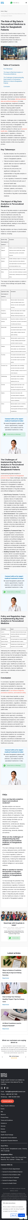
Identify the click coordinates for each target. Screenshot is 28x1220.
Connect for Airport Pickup (9, 1180)
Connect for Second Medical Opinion (12, 1171)
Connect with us (7, 1101)
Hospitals (3, 1131)
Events (2, 1108)
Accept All (21, 1215)
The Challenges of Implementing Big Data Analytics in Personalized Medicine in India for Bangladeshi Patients (14, 80)
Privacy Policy (4, 1117)
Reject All (14, 1215)
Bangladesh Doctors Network (9, 1137)
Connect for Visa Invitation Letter (11, 1174)
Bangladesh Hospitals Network (9, 1140)
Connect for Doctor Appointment (11, 1168)
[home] (2, 2)
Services (3, 1126)
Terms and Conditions (7, 1120)
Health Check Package (7, 1134)
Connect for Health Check (9, 1183)
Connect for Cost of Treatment (10, 1177)
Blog (6, 11)
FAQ (2, 1111)
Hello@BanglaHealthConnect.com (15, 1091)
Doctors (3, 1129)
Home (2, 11)
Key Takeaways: (8, 68)
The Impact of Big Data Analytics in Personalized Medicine (13, 73)
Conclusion (7, 86)
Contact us (4, 1123)
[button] (26, 3)
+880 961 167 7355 (11, 1094)
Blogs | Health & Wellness (8, 1105)
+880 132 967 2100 (14, 1097)
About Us (3, 1114)
